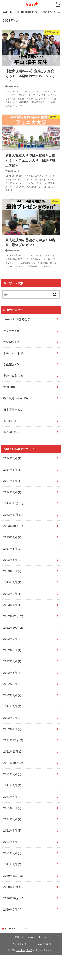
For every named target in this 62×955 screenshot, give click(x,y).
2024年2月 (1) (12, 492)
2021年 (17, 929)
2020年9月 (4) (12, 909)
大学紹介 (11, 341)
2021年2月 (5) (12, 853)
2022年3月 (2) (12, 706)
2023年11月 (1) (13, 514)
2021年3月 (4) (12, 841)
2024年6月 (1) (12, 458)
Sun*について (44, 944)
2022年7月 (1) (12, 661)
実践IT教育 (13, 375)
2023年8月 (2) (12, 548)
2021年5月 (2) (12, 819)
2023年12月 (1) (13, 503)
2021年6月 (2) (12, 808)
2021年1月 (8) (12, 864)
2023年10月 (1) (13, 525)
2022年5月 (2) (12, 683)
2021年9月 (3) (12, 774)
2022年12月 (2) (13, 616)
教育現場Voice (15, 398)
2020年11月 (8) (13, 886)
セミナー (11, 330)
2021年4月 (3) (12, 830)
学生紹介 (11, 364)
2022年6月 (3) (12, 672)
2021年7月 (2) (12, 796)
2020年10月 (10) (13, 898)
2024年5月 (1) (12, 469)
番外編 (10, 432)
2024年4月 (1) (12, 480)
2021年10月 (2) (13, 762)
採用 (9, 386)
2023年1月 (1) (12, 604)
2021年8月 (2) (12, 785)
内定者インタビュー (22, 944)
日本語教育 (13, 409)
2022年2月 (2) (12, 717)
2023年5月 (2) (12, 571)
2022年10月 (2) (13, 627)
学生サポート (13, 353)
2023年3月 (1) (12, 582)
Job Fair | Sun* (24, 950)
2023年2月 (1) (12, 593)
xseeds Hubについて (27, 12)
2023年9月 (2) (12, 537)
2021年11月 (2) (13, 751)
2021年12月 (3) (13, 740)
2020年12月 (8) (13, 875)
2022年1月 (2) (12, 729)
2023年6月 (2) (12, 559)
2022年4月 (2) (12, 695)
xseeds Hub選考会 (17, 319)
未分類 (9, 420)
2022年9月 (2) (12, 638)
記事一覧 (7, 12)
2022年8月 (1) (12, 650)
